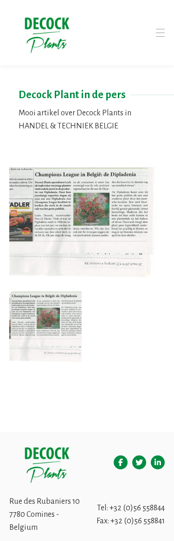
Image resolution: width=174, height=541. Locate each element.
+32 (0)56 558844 (137, 508)
